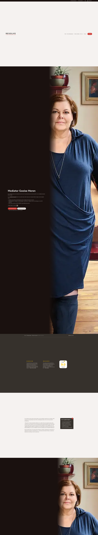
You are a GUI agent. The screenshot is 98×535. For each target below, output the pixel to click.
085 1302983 (18, 203)
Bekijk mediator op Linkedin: (12, 205)
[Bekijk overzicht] (69, 335)
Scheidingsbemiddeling (73, 0)
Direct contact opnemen (12, 208)
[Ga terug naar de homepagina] (10, 34)
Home (25, 335)
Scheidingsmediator (80, 0)
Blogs (85, 0)
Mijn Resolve (90, 0)
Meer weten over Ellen (21, 208)
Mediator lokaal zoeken (34, 335)
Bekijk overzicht (72, 335)
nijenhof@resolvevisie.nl (26, 203)
